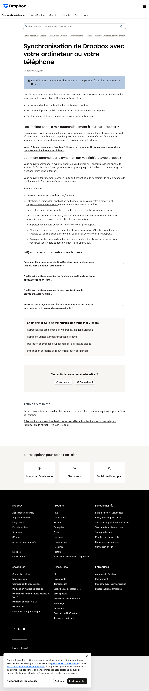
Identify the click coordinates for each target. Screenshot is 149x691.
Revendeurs (59, 608)
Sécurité (16, 537)
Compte (53, 15)
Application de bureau (23, 512)
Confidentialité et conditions (26, 584)
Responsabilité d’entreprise (108, 589)
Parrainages (59, 603)
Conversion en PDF (104, 547)
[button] (26, 26)
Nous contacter (20, 579)
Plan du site (18, 606)
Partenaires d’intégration (66, 613)
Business (58, 522)
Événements (60, 579)
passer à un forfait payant (69, 177)
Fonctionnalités (20, 527)
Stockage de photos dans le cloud (112, 522)
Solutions (17, 532)
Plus (56, 512)
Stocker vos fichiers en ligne (44, 230)
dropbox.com (86, 116)
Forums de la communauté (67, 598)
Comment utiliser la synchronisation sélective (52, 336)
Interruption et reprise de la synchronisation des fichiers (57, 350)
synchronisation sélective (88, 230)
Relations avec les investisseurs (110, 584)
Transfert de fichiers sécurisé (109, 527)
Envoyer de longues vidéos (108, 517)
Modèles (16, 552)
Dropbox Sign (60, 542)
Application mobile (21, 517)
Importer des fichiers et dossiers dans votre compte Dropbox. (62, 224)
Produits (66, 15)
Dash (56, 532)
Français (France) (20, 648)
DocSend (58, 537)
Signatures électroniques (107, 542)
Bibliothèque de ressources (67, 589)
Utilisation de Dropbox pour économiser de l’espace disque (59, 343)
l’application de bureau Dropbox (70, 201)
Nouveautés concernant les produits (71, 556)
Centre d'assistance (13, 15)
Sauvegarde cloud (104, 532)
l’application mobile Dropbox (42, 204)
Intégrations (18, 522)
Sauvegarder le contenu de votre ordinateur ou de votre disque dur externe (70, 239)
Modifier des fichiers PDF (107, 537)
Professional (60, 517)
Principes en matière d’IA (24, 601)
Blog (56, 574)
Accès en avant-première (24, 542)
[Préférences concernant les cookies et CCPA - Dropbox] (47, 670)
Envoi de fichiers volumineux (109, 512)
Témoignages (60, 584)
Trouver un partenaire (64, 618)
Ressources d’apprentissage (26, 611)
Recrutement (101, 579)
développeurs (60, 593)
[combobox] (74, 26)
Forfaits (57, 552)
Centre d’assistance (22, 574)
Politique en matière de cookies (27, 589)
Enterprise (59, 527)
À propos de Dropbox (105, 574)
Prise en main (81, 15)
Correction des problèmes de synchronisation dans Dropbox (60, 329)
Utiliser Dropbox (37, 15)
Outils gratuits (19, 556)
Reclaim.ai (59, 547)
